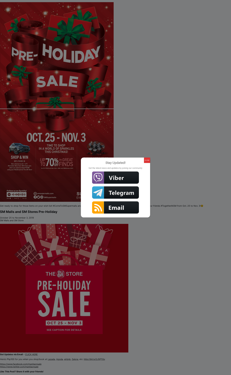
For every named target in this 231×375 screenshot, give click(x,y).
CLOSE (147, 160)
